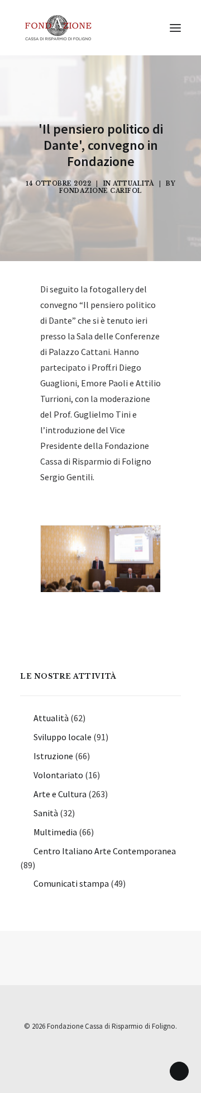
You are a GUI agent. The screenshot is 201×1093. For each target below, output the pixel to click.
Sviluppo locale (63, 736)
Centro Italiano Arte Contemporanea (105, 851)
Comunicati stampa (71, 883)
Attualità (133, 183)
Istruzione (53, 755)
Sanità (46, 812)
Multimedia (55, 832)
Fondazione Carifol (100, 191)
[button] (175, 27)
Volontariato (58, 774)
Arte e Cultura (60, 793)
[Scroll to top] (179, 1070)
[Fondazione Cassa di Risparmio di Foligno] (58, 27)
